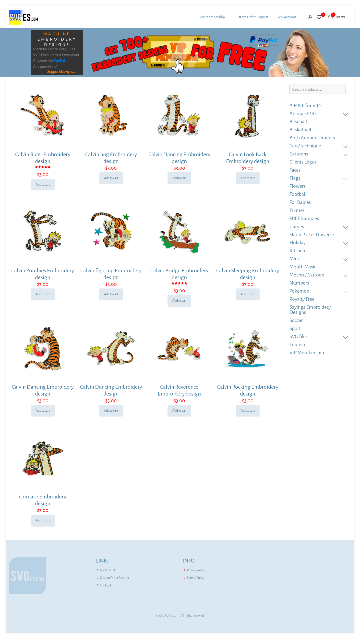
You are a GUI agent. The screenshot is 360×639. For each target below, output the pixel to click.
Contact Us (107, 585)
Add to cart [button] (43, 184)
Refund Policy (195, 578)
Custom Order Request (114, 578)
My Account (107, 570)
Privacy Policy (195, 570)
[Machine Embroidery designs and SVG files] (23, 17)
